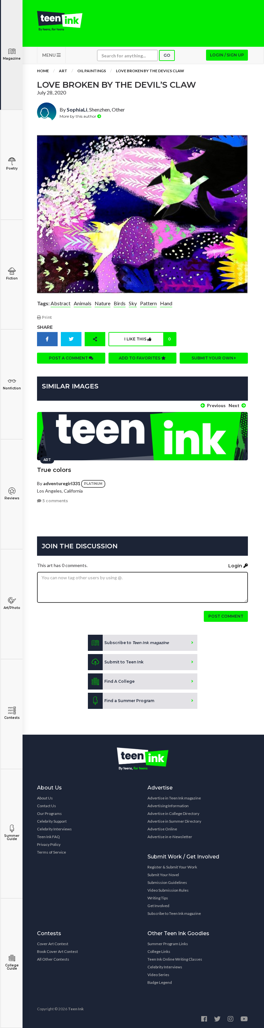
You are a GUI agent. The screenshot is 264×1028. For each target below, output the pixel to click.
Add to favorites (140, 358)
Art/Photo (12, 608)
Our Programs (49, 813)
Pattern (148, 303)
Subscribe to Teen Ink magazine (174, 913)
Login (235, 566)
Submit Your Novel (163, 874)
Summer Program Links (167, 943)
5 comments (55, 500)
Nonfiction (12, 388)
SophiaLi (77, 109)
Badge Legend (159, 982)
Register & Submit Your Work (172, 867)
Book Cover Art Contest (57, 951)
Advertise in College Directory (173, 813)
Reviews (12, 498)
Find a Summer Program (129, 700)
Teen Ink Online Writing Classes (174, 959)
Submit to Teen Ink (124, 662)
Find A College (119, 681)
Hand (166, 303)
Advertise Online (162, 829)
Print (46, 317)
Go (167, 55)
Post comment (225, 616)
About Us (45, 798)
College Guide (12, 967)
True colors (54, 470)
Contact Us (46, 805)
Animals (82, 303)
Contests (12, 718)
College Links (158, 951)
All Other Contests (53, 959)
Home (43, 70)
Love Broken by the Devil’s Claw (150, 70)
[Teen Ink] (59, 20)
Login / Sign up (227, 55)
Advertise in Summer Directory (174, 821)
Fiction (12, 278)
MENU (49, 55)
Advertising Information (168, 805)
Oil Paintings (91, 70)
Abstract (61, 303)
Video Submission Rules (168, 890)
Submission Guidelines (167, 882)
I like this (147, 339)
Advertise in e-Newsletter (169, 836)
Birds (120, 303)
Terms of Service (51, 852)
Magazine (12, 58)
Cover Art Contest (52, 943)
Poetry (12, 168)
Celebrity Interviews (54, 829)
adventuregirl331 (61, 483)
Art (63, 70)
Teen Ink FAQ (48, 836)
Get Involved (158, 905)
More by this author (78, 116)
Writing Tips (157, 898)
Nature (102, 303)
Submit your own (213, 358)
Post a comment (69, 358)
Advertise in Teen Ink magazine (174, 798)
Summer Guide (11, 837)
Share (45, 327)
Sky (133, 303)
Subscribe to (136, 642)
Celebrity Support (52, 821)
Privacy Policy (49, 844)
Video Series (158, 974)
